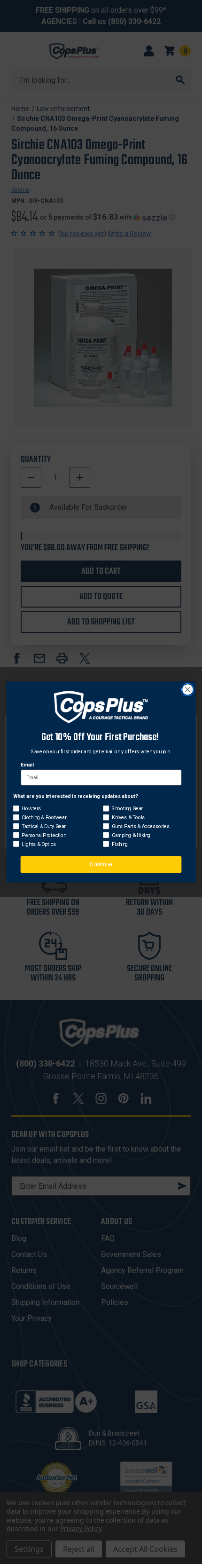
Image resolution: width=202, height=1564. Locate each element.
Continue (101, 864)
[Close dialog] (188, 689)
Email (27, 765)
